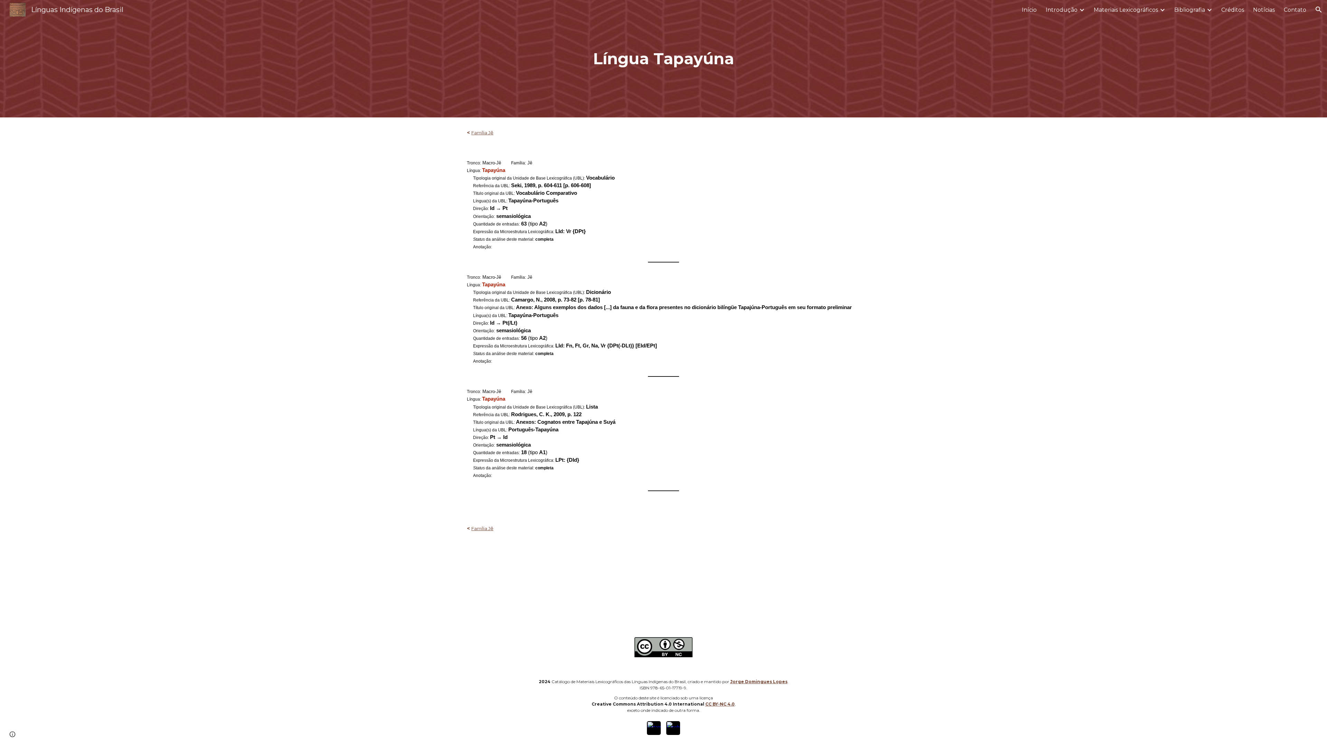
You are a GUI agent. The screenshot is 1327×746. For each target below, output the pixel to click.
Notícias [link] (1264, 10)
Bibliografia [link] (1189, 10)
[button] (1318, 9)
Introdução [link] (1061, 10)
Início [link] (1029, 10)
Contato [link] (1295, 10)
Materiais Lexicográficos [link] (1126, 10)
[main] (663, 59)
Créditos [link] (1232, 10)
